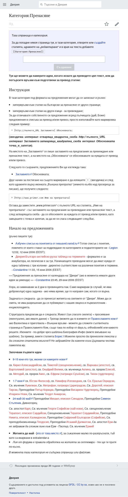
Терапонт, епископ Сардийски (27, 413)
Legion (114, 248)
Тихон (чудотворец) (102, 374)
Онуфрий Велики (52, 369)
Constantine (20, 270)
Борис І (59, 336)
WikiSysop (69, 465)
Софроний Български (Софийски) (84, 417)
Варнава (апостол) (98, 365)
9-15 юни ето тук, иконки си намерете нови (39, 359)
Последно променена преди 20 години (37, 465)
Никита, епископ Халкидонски (27, 417)
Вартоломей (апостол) (23, 369)
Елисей (110, 369)
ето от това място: (48, 433)
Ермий (90, 426)
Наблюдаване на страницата (107, 24)
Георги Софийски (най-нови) (65, 408)
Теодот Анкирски (54, 394)
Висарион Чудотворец (84, 390)
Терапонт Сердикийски (84, 413)
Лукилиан (31, 385)
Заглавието (23, 174)
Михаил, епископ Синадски (66, 398)
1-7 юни (17, 381)
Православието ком (103, 318)
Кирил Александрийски (27, 365)
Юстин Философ (39, 381)
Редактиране (117, 24)
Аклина (86, 369)
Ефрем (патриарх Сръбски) (68, 374)
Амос (42, 374)
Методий (18, 374)
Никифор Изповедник (68, 381)
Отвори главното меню (4, 5)
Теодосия (43, 422)
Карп (27, 408)
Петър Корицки (44, 390)
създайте (100, 42)
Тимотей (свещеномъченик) (64, 365)
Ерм (110, 422)
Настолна (34, 492)
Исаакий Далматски (78, 422)
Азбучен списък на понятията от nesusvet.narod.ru (46, 243)
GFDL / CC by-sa (78, 484)
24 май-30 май (22, 398)
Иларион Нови (18, 394)
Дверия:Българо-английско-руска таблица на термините (50, 256)
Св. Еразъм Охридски (101, 381)
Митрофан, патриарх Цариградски (64, 385)
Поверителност (17, 492)
